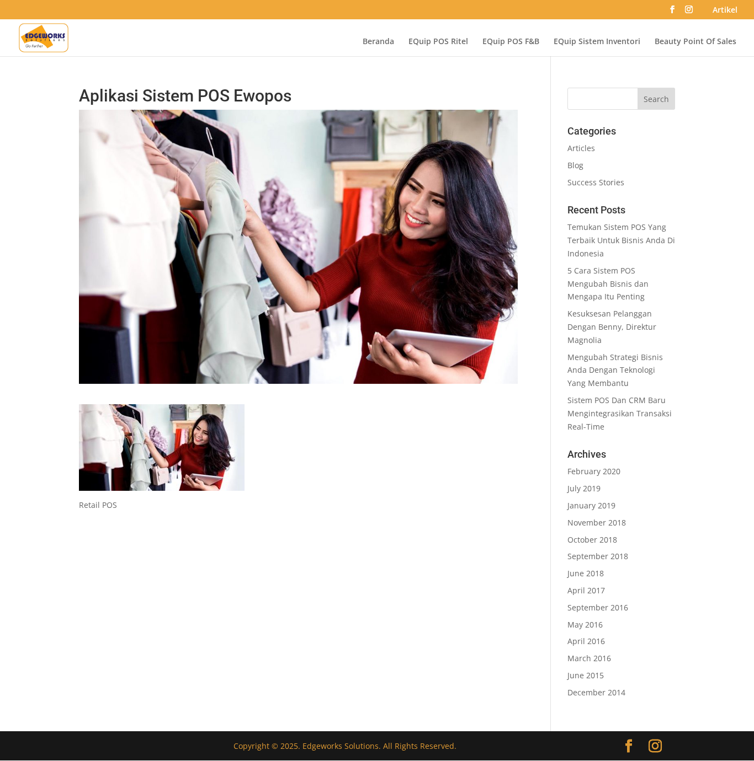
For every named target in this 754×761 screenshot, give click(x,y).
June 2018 (585, 573)
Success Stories (595, 182)
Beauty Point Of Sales (695, 41)
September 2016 (597, 607)
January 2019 (591, 505)
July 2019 (584, 488)
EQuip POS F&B (510, 41)
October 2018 (592, 539)
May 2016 (585, 624)
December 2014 (596, 692)
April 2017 (586, 590)
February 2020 (593, 471)
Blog (575, 165)
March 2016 (589, 658)
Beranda (378, 41)
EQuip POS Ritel (438, 41)
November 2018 (596, 522)
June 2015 (585, 675)
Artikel (725, 10)
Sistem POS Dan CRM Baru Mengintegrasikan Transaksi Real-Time (619, 413)
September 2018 (597, 556)
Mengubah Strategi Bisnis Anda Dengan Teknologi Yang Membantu (615, 370)
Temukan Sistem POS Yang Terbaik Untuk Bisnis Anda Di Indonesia (621, 240)
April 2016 (586, 641)
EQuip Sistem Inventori (597, 41)
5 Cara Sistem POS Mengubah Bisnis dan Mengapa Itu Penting (608, 283)
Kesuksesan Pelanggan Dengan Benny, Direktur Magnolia (611, 326)
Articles (581, 148)
